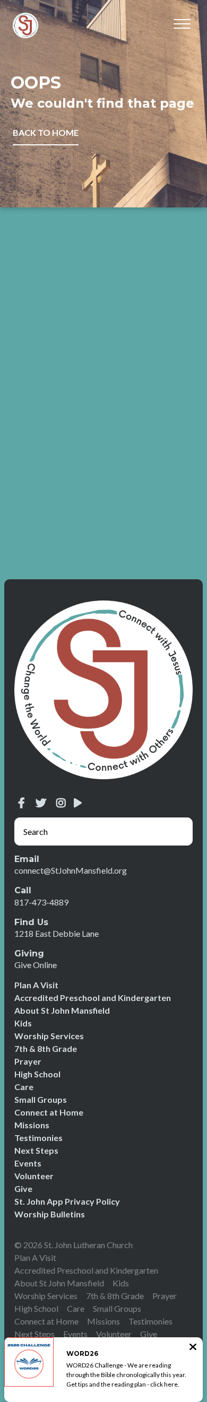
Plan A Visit (36, 985)
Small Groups (40, 1099)
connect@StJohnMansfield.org (70, 870)
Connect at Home (48, 1112)
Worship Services (49, 1036)
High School (37, 1074)
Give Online (35, 965)
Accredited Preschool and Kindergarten (92, 997)
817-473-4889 (41, 902)
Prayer (27, 1061)
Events (27, 1163)
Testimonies (38, 1138)
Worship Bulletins (49, 1214)
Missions (31, 1125)
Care (23, 1087)
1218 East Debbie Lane (56, 933)
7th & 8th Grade (45, 1048)
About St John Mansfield (62, 1010)
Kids (23, 1023)
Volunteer (34, 1176)
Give (23, 1188)
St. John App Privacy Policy (67, 1201)
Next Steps (36, 1150)
